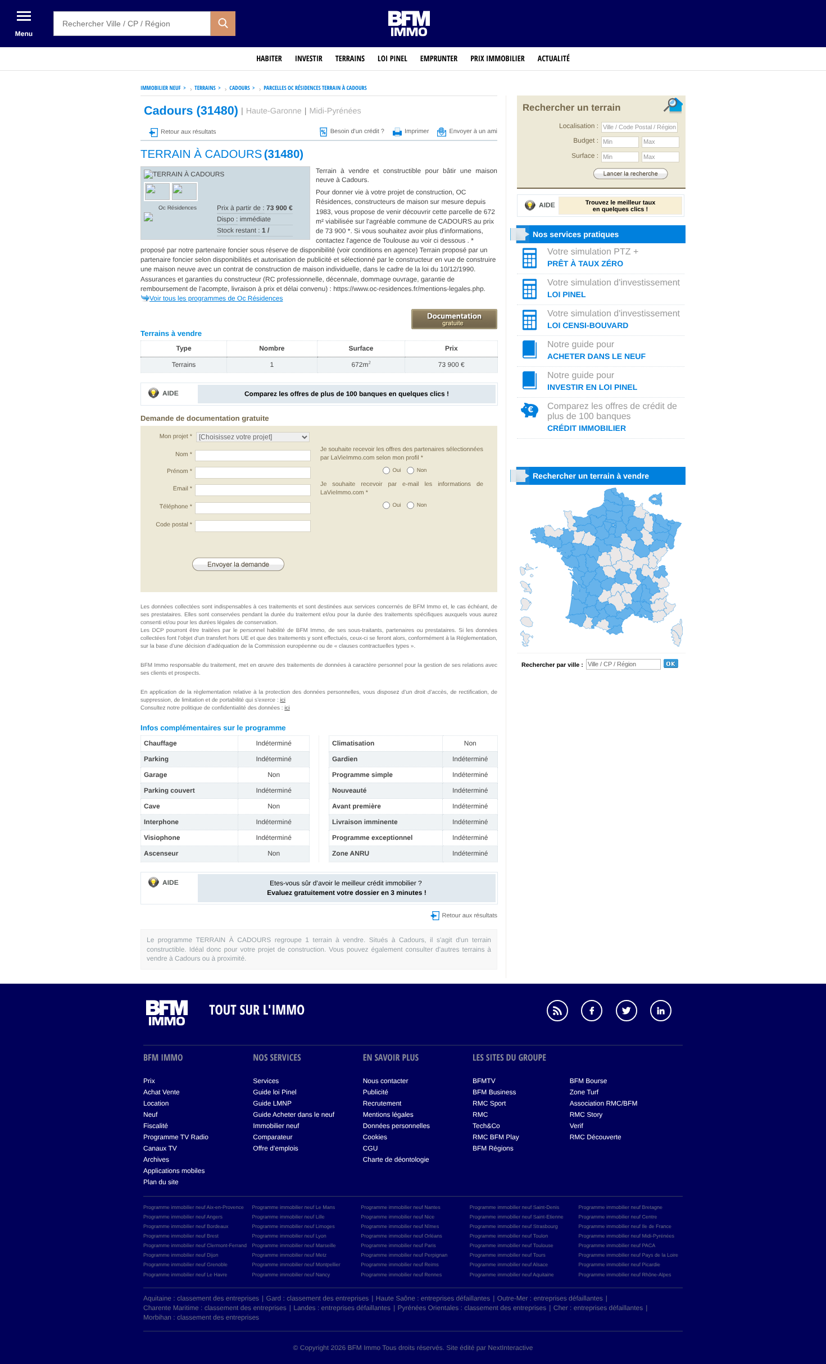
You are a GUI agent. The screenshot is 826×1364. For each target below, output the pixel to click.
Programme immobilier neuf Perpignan (404, 1255)
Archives (156, 1159)
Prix (149, 1081)
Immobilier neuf (276, 1126)
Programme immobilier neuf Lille (288, 1217)
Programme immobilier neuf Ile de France (624, 1226)
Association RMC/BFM (604, 1103)
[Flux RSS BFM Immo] (563, 1012)
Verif (576, 1126)
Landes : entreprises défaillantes (342, 1308)
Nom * (183, 454)
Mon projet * (176, 436)
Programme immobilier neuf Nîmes (400, 1226)
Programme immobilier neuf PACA (616, 1245)
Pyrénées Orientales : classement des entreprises (472, 1308)
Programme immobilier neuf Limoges (293, 1226)
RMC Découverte (595, 1137)
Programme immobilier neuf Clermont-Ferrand (195, 1245)
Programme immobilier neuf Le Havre (185, 1274)
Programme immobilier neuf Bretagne (620, 1207)
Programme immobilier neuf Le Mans (293, 1207)
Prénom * (179, 471)
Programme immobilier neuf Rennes (401, 1274)
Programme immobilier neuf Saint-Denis (515, 1207)
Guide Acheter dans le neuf (293, 1115)
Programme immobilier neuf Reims (400, 1264)
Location (156, 1103)
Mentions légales (388, 1115)
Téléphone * (176, 506)
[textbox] (132, 23)
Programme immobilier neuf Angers (183, 1217)
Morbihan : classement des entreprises (201, 1317)
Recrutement (382, 1103)
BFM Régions (493, 1148)
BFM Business (494, 1092)
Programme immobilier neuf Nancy (291, 1274)
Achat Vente (161, 1092)
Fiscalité (155, 1126)
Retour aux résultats (188, 132)
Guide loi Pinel (274, 1092)
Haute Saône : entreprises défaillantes (433, 1298)
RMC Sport (489, 1103)
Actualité (554, 58)
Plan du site (161, 1182)
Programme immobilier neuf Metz (289, 1255)
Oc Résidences (177, 208)
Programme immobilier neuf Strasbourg (514, 1226)
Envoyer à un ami (473, 131)
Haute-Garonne (274, 111)
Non (422, 470)
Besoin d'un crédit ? (357, 131)
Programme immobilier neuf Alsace (509, 1264)
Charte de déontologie (396, 1159)
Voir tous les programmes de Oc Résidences (216, 298)
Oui (397, 470)
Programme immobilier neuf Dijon (181, 1255)
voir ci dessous (444, 240)
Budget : (585, 140)
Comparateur (272, 1137)
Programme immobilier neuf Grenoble (185, 1264)
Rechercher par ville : (552, 665)
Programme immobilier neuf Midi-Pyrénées (626, 1236)
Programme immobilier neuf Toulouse (511, 1245)
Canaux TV (160, 1148)
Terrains (350, 58)
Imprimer (417, 131)
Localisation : (578, 126)
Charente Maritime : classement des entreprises (215, 1308)
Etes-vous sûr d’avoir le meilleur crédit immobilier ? (346, 888)
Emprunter (438, 58)
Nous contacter (386, 1081)
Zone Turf (584, 1092)
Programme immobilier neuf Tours (508, 1255)
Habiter (269, 58)
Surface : (584, 156)
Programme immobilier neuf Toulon (509, 1236)
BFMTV (484, 1081)
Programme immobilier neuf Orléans (401, 1236)
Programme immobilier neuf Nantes (401, 1207)
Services (266, 1081)
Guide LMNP (272, 1103)
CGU (370, 1148)
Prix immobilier (497, 58)
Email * (182, 488)
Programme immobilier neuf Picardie (619, 1264)
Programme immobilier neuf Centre (617, 1217)
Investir (309, 58)
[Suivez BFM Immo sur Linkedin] (666, 1012)
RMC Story (586, 1115)
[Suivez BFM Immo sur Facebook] (597, 1012)
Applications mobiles (174, 1171)
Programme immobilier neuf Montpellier (296, 1264)
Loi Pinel (392, 58)
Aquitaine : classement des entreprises (201, 1298)
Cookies (375, 1137)
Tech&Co (486, 1126)
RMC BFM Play (496, 1137)
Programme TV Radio (175, 1137)
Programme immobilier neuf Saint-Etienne (517, 1217)
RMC (480, 1115)
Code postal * (174, 524)
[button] (223, 23)
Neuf (150, 1115)
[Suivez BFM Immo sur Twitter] (632, 1012)
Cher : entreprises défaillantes (598, 1308)
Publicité (375, 1092)
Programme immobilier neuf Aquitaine (512, 1274)
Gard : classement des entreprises (317, 1298)
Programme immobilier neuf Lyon (289, 1236)
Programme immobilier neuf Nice (397, 1217)
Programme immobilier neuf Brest (181, 1236)
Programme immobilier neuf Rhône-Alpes (624, 1274)
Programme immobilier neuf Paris (398, 1245)
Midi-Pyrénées (335, 111)
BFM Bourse (588, 1081)
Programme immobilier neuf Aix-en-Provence (193, 1207)
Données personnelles (396, 1126)
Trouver (630, 173)
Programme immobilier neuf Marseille (294, 1245)
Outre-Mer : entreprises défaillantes (550, 1298)
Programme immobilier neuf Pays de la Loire (628, 1255)
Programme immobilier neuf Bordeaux (186, 1226)
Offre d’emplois (275, 1148)
